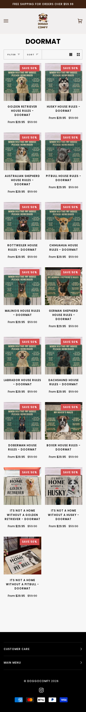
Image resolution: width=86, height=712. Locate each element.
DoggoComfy (38, 681)
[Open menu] (10, 21)
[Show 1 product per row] (71, 54)
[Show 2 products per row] (78, 54)
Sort (30, 54)
